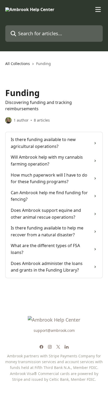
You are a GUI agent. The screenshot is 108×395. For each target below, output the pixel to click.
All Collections (17, 63)
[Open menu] (98, 9)
